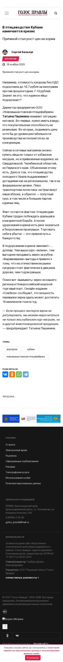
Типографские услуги (17, 472)
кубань (31, 349)
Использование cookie (18, 478)
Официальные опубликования (22, 461)
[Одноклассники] (12, 374)
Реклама (10, 466)
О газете (10, 444)
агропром (12, 349)
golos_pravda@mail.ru (17, 522)
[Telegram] (26, 374)
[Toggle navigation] (6, 13)
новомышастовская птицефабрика (26, 356)
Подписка (11, 455)
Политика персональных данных (23, 483)
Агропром (10, 59)
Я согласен (33, 657)
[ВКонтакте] (5, 374)
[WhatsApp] (19, 374)
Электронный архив (16, 450)
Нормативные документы (21, 578)
